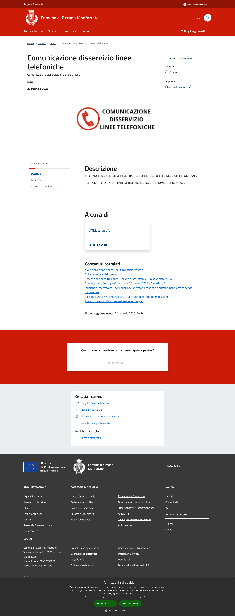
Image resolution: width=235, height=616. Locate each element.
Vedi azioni (187, 58)
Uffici (26, 508)
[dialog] (117, 597)
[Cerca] (208, 18)
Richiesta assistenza (82, 565)
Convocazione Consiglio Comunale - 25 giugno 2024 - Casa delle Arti (126, 283)
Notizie (169, 496)
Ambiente (123, 513)
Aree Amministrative (35, 502)
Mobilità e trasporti (81, 519)
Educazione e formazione (131, 496)
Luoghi (169, 524)
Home (30, 43)
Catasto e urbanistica (82, 514)
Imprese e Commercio (82, 508)
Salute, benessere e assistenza (134, 519)
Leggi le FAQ (77, 559)
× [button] (231, 581)
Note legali (124, 559)
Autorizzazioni (126, 525)
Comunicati (171, 502)
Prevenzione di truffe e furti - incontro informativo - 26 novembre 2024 (128, 279)
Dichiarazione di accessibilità (133, 565)
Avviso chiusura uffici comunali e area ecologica (114, 301)
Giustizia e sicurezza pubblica (134, 502)
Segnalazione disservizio (84, 554)
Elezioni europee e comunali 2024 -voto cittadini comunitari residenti (127, 297)
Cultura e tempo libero (83, 502)
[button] (117, 610)
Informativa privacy (128, 554)
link (148, 596)
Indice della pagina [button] (40, 163)
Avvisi (53, 43)
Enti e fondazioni (33, 514)
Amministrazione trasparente (134, 548)
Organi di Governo (33, 496)
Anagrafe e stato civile (83, 496)
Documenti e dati (33, 531)
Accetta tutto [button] (105, 603)
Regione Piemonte (33, 4)
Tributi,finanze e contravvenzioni (136, 508)
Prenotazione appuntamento (86, 548)
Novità (42, 43)
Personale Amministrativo (38, 525)
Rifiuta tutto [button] (130, 603)
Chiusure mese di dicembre (101, 274)
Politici (27, 519)
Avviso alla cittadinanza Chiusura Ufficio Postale (114, 270)
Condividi (171, 58)
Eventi (168, 529)
